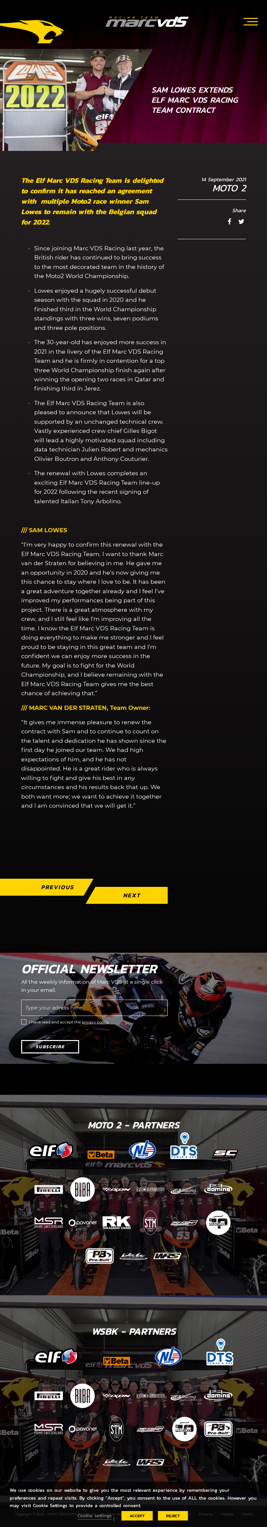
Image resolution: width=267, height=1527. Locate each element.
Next (131, 895)
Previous (57, 887)
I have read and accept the (69, 1022)
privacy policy (95, 1022)
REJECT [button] (173, 1516)
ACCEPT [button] (137, 1516)
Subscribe (50, 1046)
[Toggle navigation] (250, 20)
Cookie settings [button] (94, 1515)
